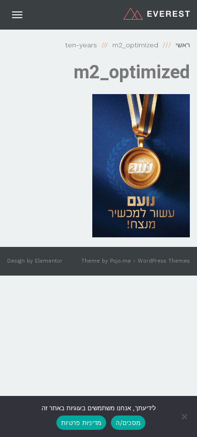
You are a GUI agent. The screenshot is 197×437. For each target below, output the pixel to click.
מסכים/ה (128, 422)
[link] (156, 13)
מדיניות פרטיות (81, 422)
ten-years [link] (81, 45)
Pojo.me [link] (120, 261)
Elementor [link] (49, 261)
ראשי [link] (182, 45)
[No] (185, 416)
